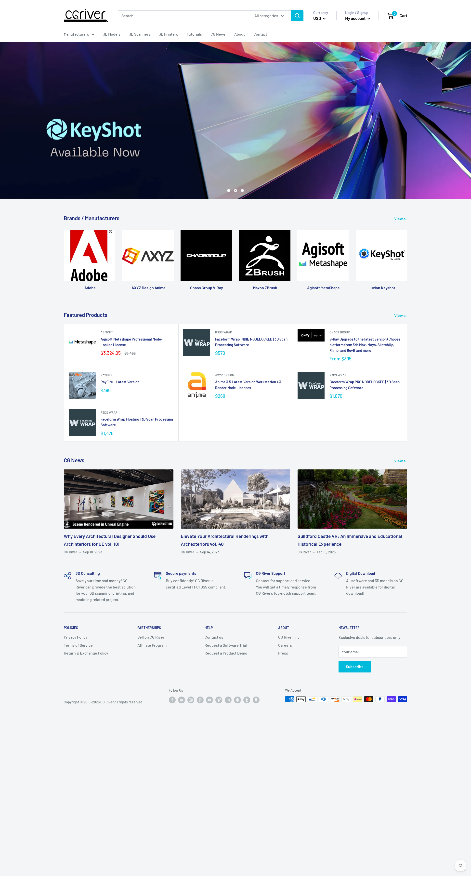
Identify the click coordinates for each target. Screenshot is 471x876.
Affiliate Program (152, 645)
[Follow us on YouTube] (209, 700)
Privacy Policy (75, 637)
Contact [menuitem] (260, 34)
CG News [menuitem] (218, 34)
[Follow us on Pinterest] (200, 700)
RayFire (107, 375)
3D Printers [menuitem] (168, 34)
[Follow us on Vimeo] (218, 700)
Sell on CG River (150, 637)
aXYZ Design (224, 375)
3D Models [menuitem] (111, 34)
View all (401, 219)
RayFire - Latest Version (120, 382)
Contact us (214, 637)
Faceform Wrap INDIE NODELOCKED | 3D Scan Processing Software (251, 342)
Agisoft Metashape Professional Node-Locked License (131, 342)
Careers (285, 645)
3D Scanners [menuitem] (139, 34)
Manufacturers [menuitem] (76, 34)
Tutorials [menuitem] (194, 34)
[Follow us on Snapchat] (237, 700)
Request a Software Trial (226, 645)
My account (355, 18)
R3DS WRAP (223, 332)
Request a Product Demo (226, 653)
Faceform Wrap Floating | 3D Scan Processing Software (137, 422)
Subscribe (355, 666)
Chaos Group (339, 332)
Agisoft (107, 332)
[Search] (297, 15)
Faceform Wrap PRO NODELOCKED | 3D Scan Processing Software (364, 385)
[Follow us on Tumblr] (246, 700)
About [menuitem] (239, 34)
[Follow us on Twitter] (181, 700)
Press (283, 653)
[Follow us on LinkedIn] (228, 700)
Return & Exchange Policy (86, 653)
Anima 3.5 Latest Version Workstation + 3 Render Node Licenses (248, 385)
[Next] (407, 258)
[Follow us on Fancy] (256, 700)
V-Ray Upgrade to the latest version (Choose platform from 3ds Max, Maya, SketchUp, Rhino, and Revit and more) (364, 345)
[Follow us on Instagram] (190, 700)
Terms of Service (78, 645)
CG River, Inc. (289, 637)
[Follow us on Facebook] (172, 700)
